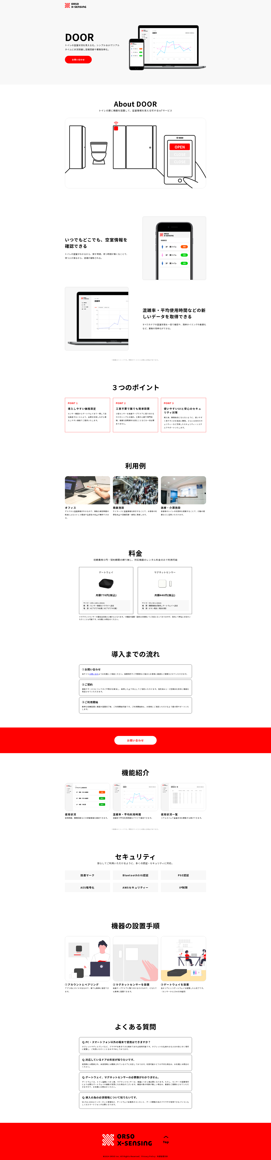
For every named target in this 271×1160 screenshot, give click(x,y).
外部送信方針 (162, 1156)
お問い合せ (94, 674)
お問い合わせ (78, 59)
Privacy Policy (148, 1156)
